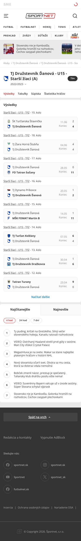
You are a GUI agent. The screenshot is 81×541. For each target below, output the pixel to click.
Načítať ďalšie (40, 297)
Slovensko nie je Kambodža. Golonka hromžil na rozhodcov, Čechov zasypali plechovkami (35, 48)
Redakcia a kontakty (17, 437)
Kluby (6, 63)
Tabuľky (23, 93)
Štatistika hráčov (54, 93)
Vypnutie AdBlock (53, 437)
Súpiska (36, 93)
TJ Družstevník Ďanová (25, 63)
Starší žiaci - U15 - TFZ (16, 112)
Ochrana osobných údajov (33, 507)
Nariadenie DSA (63, 507)
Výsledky (8, 93)
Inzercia (8, 507)
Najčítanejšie (20, 309)
